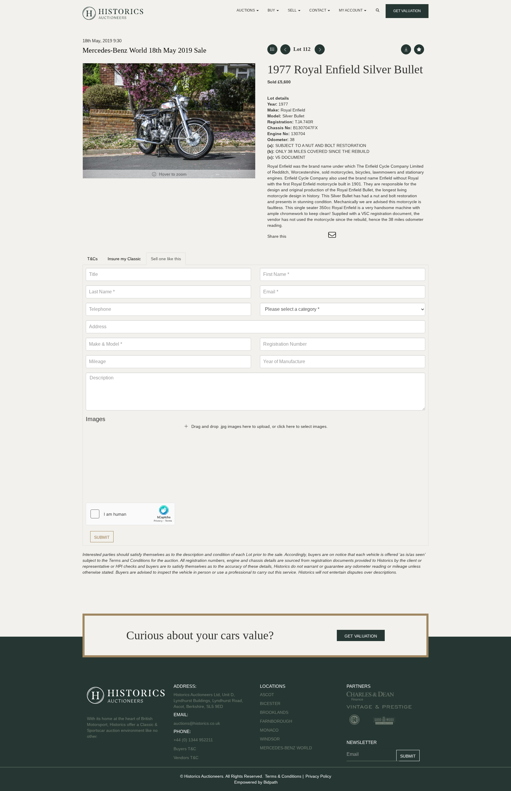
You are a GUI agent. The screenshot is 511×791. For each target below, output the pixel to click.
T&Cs (92, 258)
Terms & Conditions (283, 776)
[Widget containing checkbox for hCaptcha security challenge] (130, 514)
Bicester (270, 703)
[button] (378, 10)
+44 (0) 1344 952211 (193, 739)
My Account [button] (351, 10)
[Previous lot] (285, 49)
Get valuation (407, 11)
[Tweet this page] (308, 236)
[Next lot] (320, 49)
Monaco (269, 730)
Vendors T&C (187, 757)
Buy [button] (272, 10)
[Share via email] (333, 236)
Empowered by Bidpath (256, 782)
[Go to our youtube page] (117, 755)
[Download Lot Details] (406, 49)
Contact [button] (318, 10)
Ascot (267, 694)
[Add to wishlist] (419, 49)
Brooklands (274, 712)
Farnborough (276, 721)
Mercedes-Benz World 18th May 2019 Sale (144, 50)
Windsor (270, 739)
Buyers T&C (185, 748)
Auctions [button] (246, 10)
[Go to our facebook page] (92, 755)
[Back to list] (272, 49)
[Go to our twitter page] (105, 755)
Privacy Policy (318, 776)
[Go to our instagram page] (320, 236)
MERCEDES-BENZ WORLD (286, 747)
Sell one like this (166, 258)
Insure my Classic (124, 258)
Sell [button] (292, 10)
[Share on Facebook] (296, 236)
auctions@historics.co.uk (197, 723)
